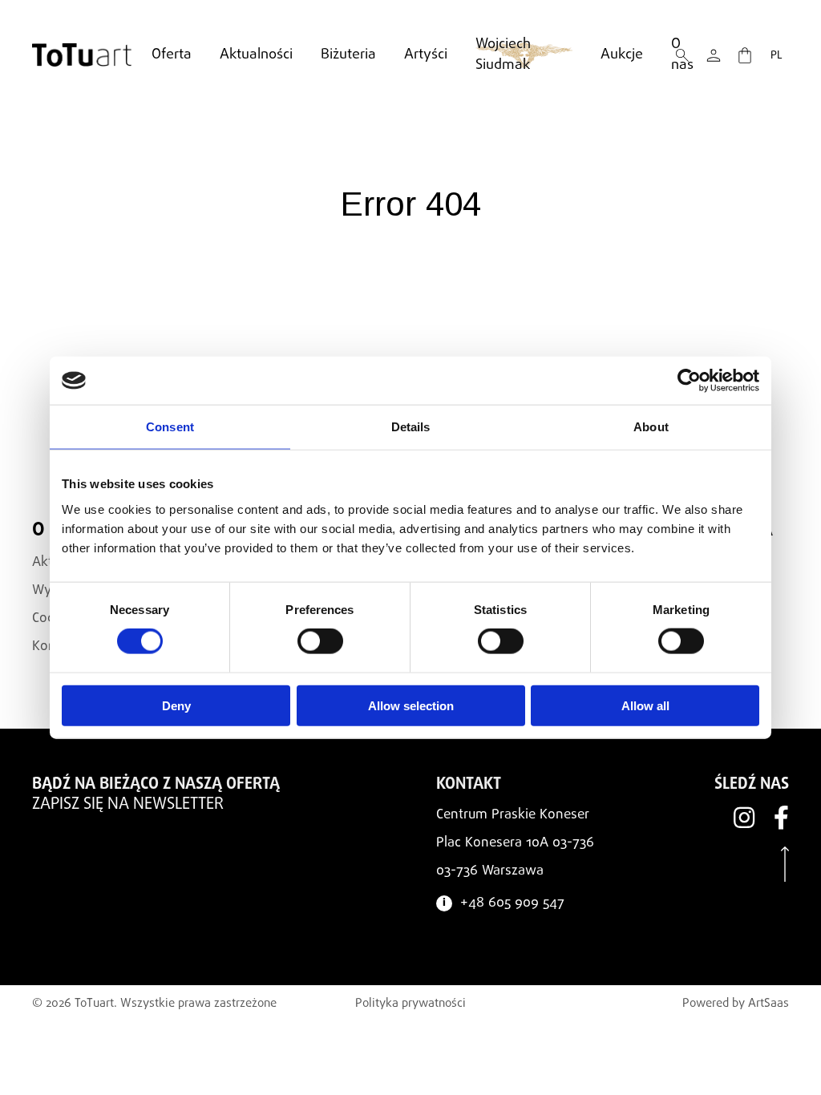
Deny (176, 705)
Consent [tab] (170, 427)
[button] (713, 55)
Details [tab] (411, 427)
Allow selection (411, 705)
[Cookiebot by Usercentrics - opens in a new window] (689, 381)
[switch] (320, 641)
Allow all (645, 705)
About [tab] (651, 427)
